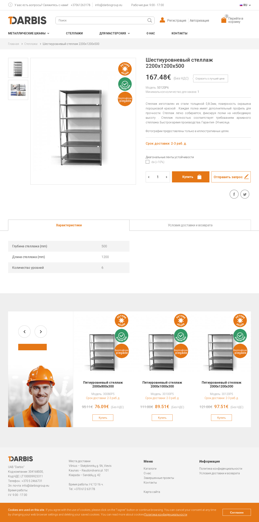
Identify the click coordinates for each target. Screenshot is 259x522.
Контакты (179, 33)
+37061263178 (80, 5)
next (41, 331)
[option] (103, 369)
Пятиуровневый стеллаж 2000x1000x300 (162, 384)
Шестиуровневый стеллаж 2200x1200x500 (71, 43)
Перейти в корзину (234, 20)
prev (24, 331)
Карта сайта (152, 491)
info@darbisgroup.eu (108, 5)
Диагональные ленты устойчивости (170, 157)
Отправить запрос (228, 177)
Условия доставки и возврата (219, 473)
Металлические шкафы (27, 33)
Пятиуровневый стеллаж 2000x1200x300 (221, 384)
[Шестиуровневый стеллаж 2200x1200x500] (83, 121)
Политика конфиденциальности (220, 468)
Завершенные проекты (159, 478)
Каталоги (150, 468)
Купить (103, 417)
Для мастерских (112, 33)
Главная (13, 43)
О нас (150, 33)
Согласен (236, 512)
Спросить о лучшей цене (209, 78)
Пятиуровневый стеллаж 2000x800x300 (103, 384)
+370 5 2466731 (32, 481)
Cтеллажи (74, 33)
